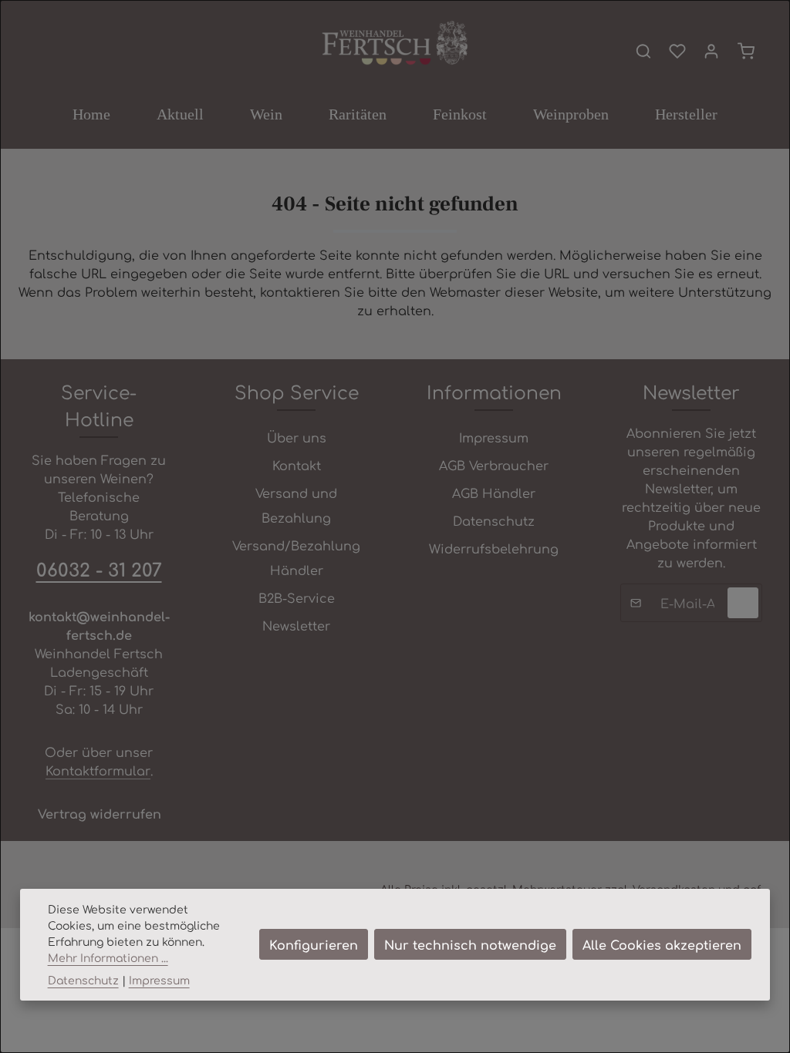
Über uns (296, 437)
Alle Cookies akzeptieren (661, 944)
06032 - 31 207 (99, 568)
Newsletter (296, 625)
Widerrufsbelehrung (494, 548)
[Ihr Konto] (711, 50)
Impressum (493, 437)
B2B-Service (296, 597)
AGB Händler (493, 492)
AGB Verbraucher (494, 464)
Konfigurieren (313, 944)
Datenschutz (494, 520)
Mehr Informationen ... (108, 957)
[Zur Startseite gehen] (394, 44)
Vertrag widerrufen (99, 813)
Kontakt (296, 464)
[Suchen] (643, 50)
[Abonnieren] (743, 602)
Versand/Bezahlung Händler (296, 557)
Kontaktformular (98, 770)
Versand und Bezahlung (296, 505)
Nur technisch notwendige (470, 944)
